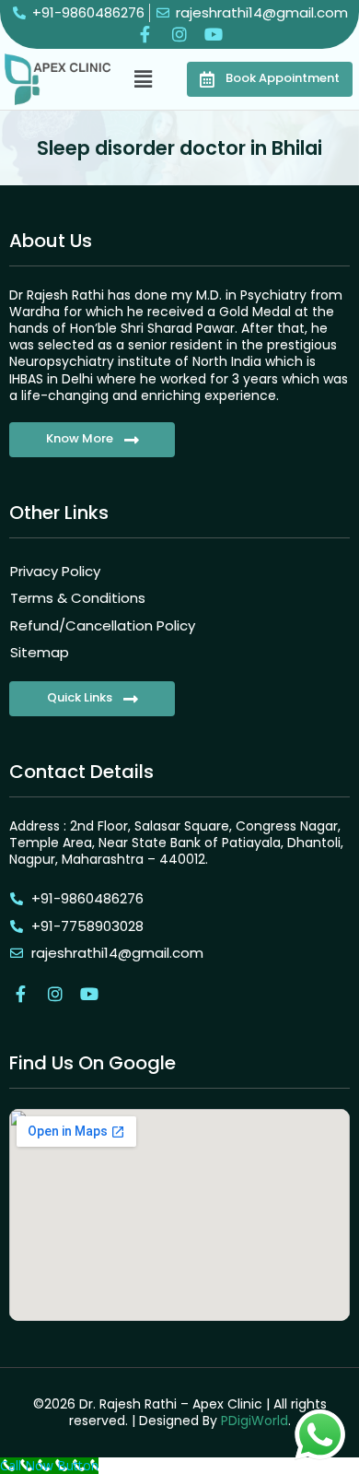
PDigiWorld (254, 1420)
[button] (143, 78)
